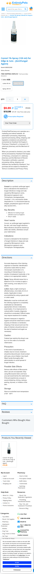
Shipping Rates (7, 500)
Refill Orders (23, 481)
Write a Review (5, 70)
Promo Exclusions (8, 505)
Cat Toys (5, 536)
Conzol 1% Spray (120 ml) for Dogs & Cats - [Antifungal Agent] (9, 460)
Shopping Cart (7, 483)
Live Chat (23, 514)
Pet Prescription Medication (14, 13)
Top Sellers (5, 517)
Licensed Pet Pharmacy (24, 531)
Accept (17, 562)
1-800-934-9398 (25, 518)
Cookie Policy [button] (21, 555)
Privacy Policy (7, 498)
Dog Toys (5, 531)
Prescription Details (25, 478)
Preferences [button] (6, 559)
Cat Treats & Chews (8, 539)
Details (28, 108)
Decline (17, 566)
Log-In (5, 476)
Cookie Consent (22, 535)
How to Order (23, 476)
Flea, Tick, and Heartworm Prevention (25, 505)
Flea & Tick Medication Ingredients (25, 496)
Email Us (23, 522)
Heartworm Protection (5, 525)
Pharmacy (5, 522)
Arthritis (4, 528)
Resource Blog (23, 508)
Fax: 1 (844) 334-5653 (25, 526)
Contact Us (6, 503)
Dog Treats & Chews (8, 533)
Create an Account (8, 478)
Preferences (17, 570)
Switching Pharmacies (21, 487)
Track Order (6, 481)
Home (3, 13)
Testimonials (23, 483)
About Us (5, 495)
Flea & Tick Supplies (8, 519)
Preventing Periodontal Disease (24, 500)
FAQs (11, 495)
